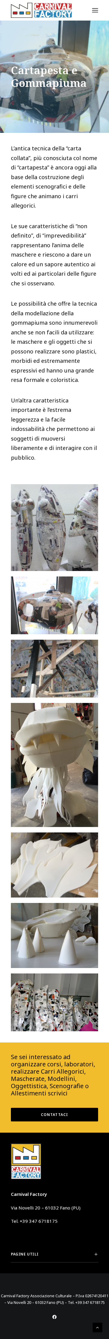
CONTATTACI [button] (54, 1114)
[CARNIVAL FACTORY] (41, 10)
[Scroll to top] (97, 1327)
